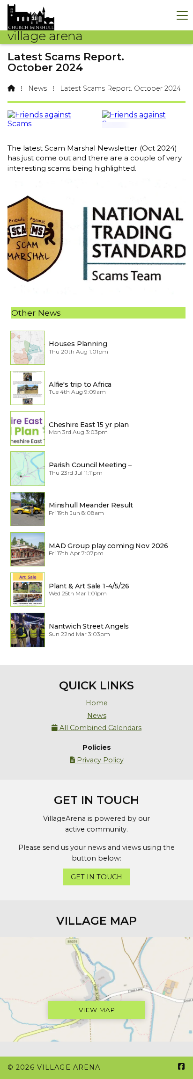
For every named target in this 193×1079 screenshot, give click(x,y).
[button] (182, 15)
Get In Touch (96, 877)
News (37, 88)
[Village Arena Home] (30, 15)
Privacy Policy (97, 760)
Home (97, 703)
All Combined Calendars (96, 728)
